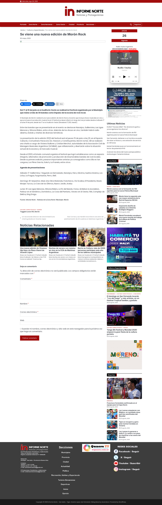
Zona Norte (33, 24)
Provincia (80, 24)
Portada (23, 24)
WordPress (122, 502)
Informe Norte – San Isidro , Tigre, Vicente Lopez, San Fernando (69, 502)
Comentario (26, 279)
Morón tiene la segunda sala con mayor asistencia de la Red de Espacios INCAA (130, 198)
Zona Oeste (60, 24)
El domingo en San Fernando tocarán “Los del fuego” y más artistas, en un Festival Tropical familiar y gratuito (123, 298)
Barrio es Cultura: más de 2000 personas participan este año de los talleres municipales (91, 250)
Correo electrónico (29, 312)
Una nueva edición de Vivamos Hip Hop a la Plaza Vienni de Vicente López (33, 250)
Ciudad (71, 24)
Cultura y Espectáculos (28, 209)
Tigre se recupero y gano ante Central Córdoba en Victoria (128, 424)
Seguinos (137, 24)
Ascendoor (105, 502)
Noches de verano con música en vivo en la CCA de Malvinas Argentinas (62, 250)
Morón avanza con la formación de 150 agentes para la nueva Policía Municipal (122, 133)
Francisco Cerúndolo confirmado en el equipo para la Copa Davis (122, 404)
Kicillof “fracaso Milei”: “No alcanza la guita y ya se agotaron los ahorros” (123, 128)
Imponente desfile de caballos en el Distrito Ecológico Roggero (127, 208)
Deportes (110, 400)
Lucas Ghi (30, 212)
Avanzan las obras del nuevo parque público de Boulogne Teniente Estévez (124, 153)
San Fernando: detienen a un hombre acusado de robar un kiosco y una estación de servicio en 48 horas (124, 140)
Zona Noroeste (46, 24)
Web (22, 320)
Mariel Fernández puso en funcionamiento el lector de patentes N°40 (123, 147)
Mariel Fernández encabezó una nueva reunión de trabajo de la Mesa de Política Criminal (130, 218)
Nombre (24, 303)
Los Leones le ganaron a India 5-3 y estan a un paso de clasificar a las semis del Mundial (130, 434)
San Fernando (111, 293)
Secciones (90, 24)
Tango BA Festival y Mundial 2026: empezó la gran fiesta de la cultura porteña (122, 332)
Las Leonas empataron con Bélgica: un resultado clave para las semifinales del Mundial (129, 413)
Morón (39, 209)
